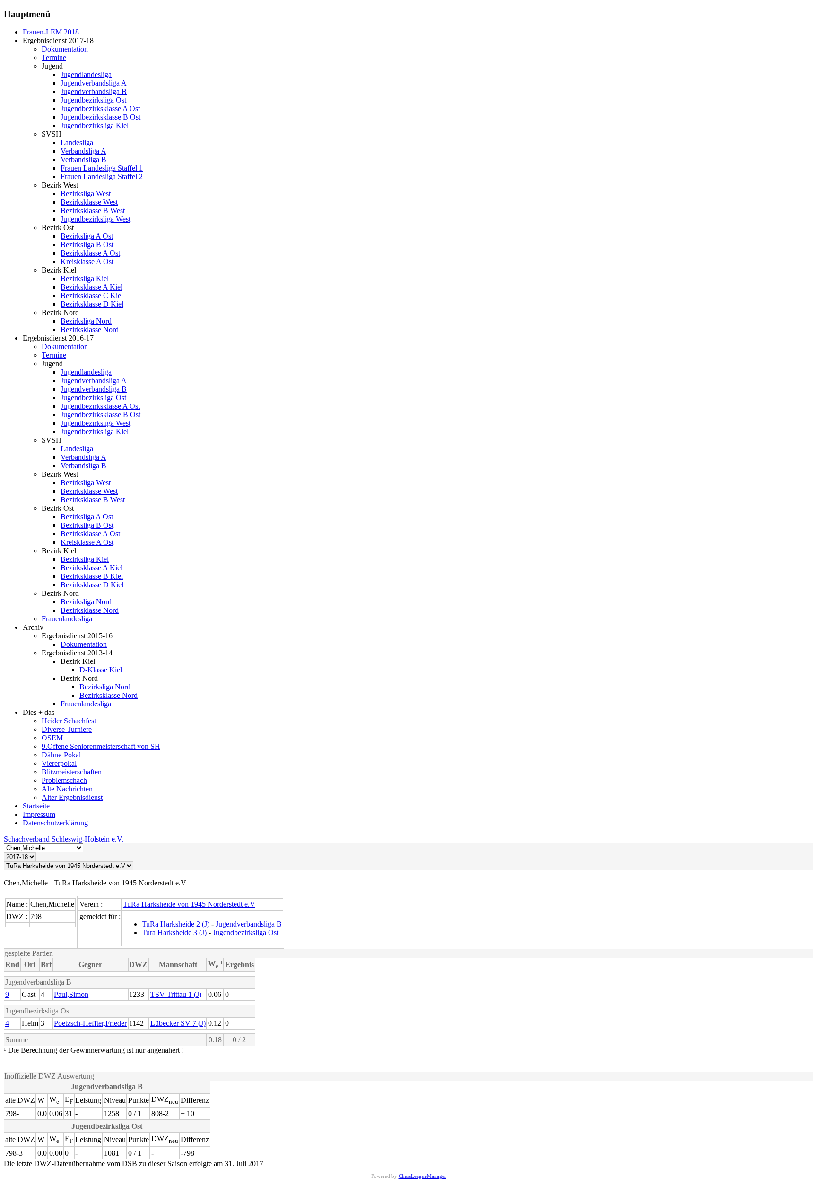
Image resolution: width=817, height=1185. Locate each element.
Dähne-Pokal (61, 755)
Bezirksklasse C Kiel (92, 296)
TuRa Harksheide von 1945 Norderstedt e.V (189, 904)
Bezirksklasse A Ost (90, 253)
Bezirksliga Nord (86, 321)
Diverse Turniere (67, 729)
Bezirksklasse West (89, 202)
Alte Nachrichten (67, 789)
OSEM (52, 738)
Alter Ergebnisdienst (72, 797)
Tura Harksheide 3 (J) (174, 932)
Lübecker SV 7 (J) (178, 1023)
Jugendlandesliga (86, 74)
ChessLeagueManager (422, 1176)
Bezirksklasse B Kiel (92, 576)
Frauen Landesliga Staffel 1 (102, 168)
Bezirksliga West (86, 193)
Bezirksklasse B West (93, 210)
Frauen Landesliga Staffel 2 (102, 176)
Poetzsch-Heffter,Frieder (90, 1023)
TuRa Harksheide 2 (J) (175, 924)
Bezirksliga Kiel (85, 279)
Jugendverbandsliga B (94, 91)
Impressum (39, 814)
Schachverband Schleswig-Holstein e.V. (63, 839)
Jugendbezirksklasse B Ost (100, 117)
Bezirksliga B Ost (87, 244)
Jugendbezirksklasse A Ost (100, 108)
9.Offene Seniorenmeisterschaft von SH (101, 746)
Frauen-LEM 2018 (51, 32)
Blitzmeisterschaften (72, 772)
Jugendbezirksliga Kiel (95, 125)
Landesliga (77, 142)
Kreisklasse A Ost (87, 262)
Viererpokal (59, 763)
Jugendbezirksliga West (95, 219)
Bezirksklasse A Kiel (91, 287)
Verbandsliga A (83, 151)
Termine (54, 57)
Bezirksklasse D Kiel (92, 304)
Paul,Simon (71, 994)
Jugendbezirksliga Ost (93, 100)
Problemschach (64, 780)
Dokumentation (65, 49)
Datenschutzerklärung (55, 823)
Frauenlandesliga (67, 619)
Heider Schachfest (69, 721)
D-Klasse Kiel (100, 670)
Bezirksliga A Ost (87, 236)
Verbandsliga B (83, 159)
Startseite (36, 806)
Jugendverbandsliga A (94, 83)
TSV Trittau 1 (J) (175, 994)
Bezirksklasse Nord (90, 330)
